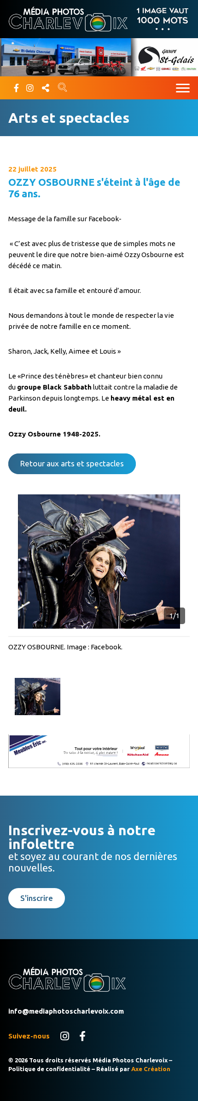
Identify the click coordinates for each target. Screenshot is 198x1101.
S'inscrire (36, 898)
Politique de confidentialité (49, 1069)
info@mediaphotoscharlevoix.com (66, 1011)
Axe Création (150, 1069)
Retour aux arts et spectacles (72, 463)
